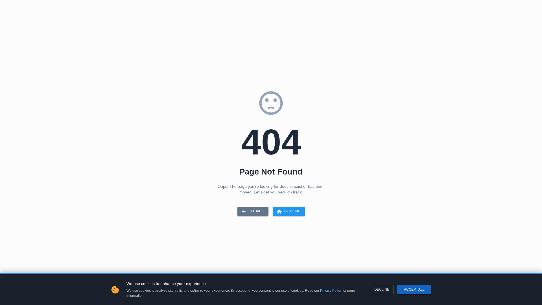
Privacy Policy (331, 291)
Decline (381, 289)
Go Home (292, 211)
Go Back (256, 211)
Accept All (414, 289)
